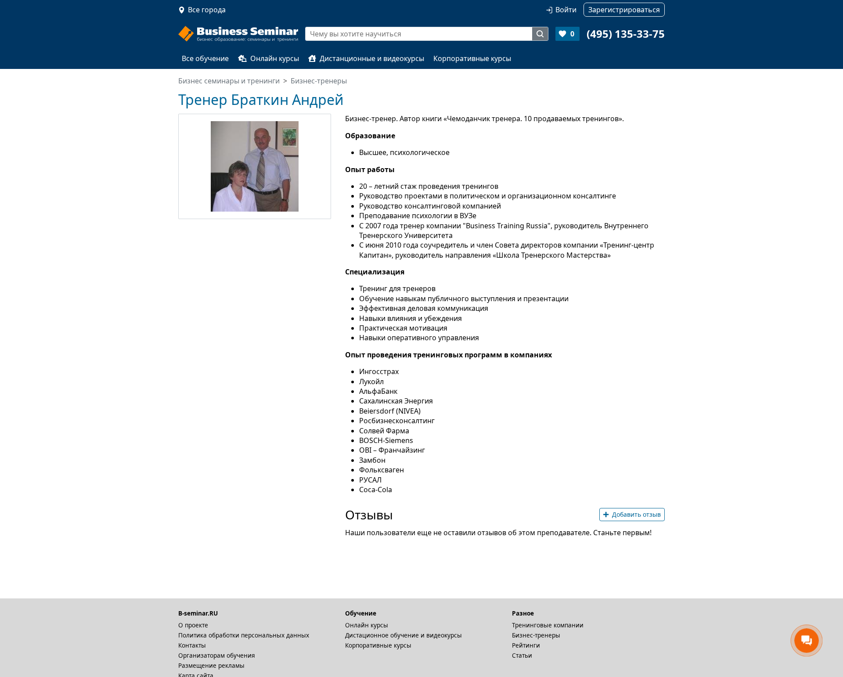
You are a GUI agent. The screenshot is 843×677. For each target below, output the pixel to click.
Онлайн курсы (274, 58)
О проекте (193, 625)
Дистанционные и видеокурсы (372, 58)
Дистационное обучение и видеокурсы (403, 635)
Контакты (192, 645)
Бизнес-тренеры (536, 635)
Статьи (522, 655)
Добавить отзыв (636, 514)
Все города (207, 9)
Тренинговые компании (548, 625)
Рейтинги (526, 645)
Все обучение (205, 58)
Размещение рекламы (211, 665)
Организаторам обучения (216, 655)
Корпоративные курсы (472, 58)
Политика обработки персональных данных (243, 635)
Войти (565, 9)
